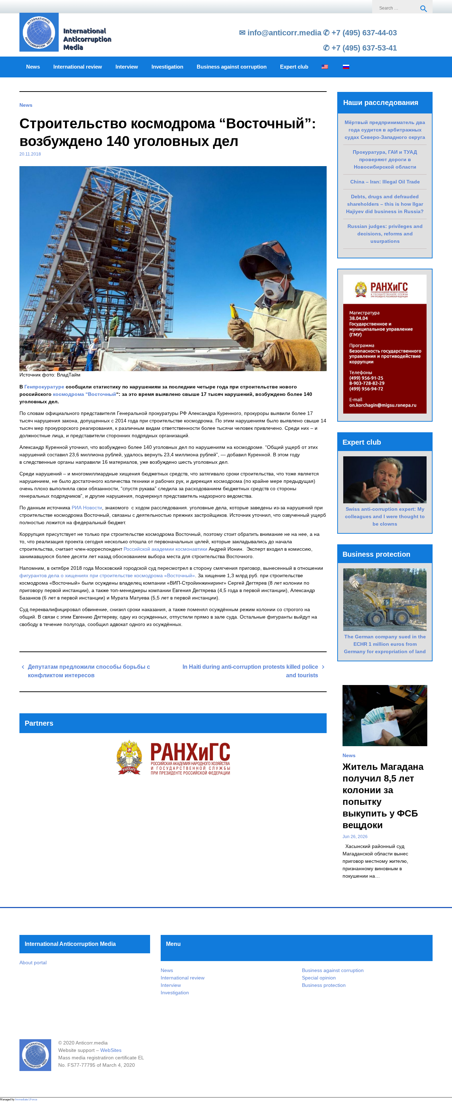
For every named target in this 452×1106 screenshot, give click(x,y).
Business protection (324, 985)
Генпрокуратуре (44, 387)
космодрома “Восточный (84, 394)
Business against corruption (232, 67)
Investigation (167, 67)
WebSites (110, 1050)
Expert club (294, 67)
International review (77, 67)
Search (423, 8)
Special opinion (319, 978)
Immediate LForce (26, 1099)
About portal (33, 962)
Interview (126, 67)
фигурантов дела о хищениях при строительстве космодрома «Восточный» (107, 575)
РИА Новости (86, 507)
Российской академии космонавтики (165, 549)
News (33, 67)
